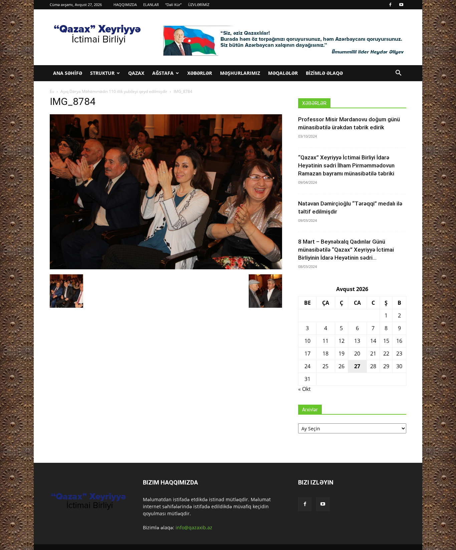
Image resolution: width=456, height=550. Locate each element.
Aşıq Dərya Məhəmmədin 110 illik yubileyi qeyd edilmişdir (113, 91)
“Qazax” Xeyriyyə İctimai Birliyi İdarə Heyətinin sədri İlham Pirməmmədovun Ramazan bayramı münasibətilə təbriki (346, 165)
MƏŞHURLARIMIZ (240, 73)
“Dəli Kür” (173, 4)
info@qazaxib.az (194, 527)
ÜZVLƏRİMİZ (198, 4)
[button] (398, 74)
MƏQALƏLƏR (283, 73)
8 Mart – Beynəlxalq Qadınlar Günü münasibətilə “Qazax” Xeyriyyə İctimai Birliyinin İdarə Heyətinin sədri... (346, 249)
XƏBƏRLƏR (199, 73)
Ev (52, 91)
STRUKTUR (102, 73)
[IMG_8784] (166, 267)
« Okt (304, 389)
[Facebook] (390, 4)
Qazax (136, 73)
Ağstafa (163, 73)
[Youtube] (401, 4)
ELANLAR (151, 4)
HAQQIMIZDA (125, 4)
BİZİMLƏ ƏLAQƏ (324, 73)
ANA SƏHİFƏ (67, 73)
